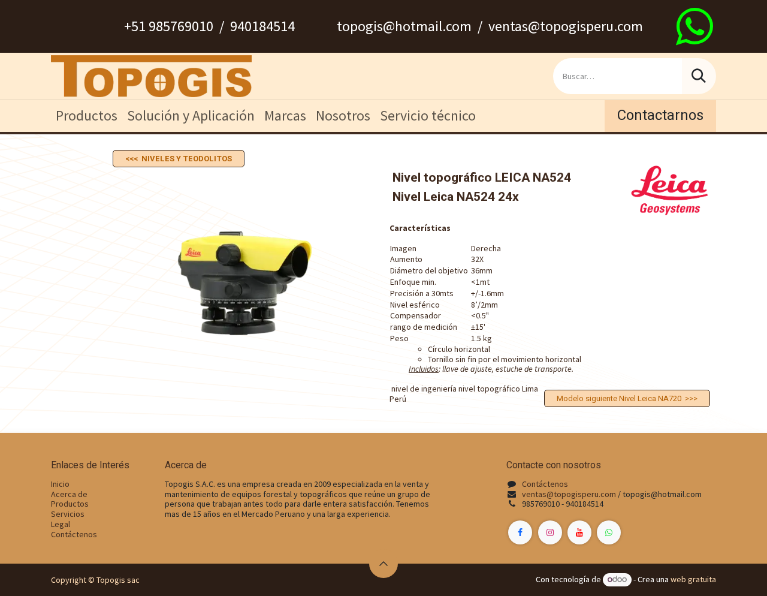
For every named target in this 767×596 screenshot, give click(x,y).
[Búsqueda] (698, 76)
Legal (60, 524)
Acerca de (69, 494)
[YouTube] (579, 532)
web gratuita (693, 579)
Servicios (67, 513)
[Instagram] (550, 532)
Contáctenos (74, 534)
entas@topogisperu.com (571, 494)
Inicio (60, 483)
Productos (70, 503)
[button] (383, 563)
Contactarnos (660, 115)
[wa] (694, 26)
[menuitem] (86, 116)
